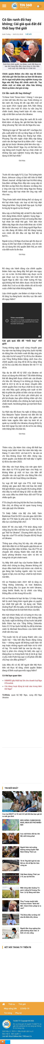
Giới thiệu (5, 1031)
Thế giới (28, 34)
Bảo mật (5, 1034)
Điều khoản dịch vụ (25, 1031)
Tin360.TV (35, 1024)
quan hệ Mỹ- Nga (19, 695)
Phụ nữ (18, 1013)
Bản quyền (15, 1034)
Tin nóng (8, 1013)
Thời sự (11, 1004)
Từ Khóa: (6, 695)
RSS (13, 1031)
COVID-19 (24, 1008)
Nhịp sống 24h (8, 811)
